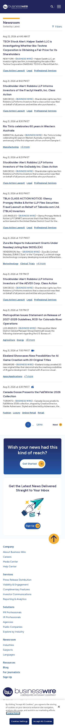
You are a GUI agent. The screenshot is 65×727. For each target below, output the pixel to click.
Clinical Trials (27, 263)
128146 (39, 424)
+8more (30, 339)
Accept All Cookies (42, 721)
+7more (28, 376)
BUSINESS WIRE (24, 59)
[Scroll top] (54, 539)
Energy (20, 340)
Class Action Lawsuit (14, 70)
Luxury (16, 412)
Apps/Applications (12, 376)
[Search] (52, 6)
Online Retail (29, 412)
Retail (41, 412)
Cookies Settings (19, 721)
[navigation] (59, 7)
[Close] (59, 706)
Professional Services (45, 70)
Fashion (7, 412)
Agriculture (9, 340)
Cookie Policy (13, 713)
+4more (25, 146)
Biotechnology (10, 263)
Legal (29, 70)
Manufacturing (11, 147)
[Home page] (15, 7)
